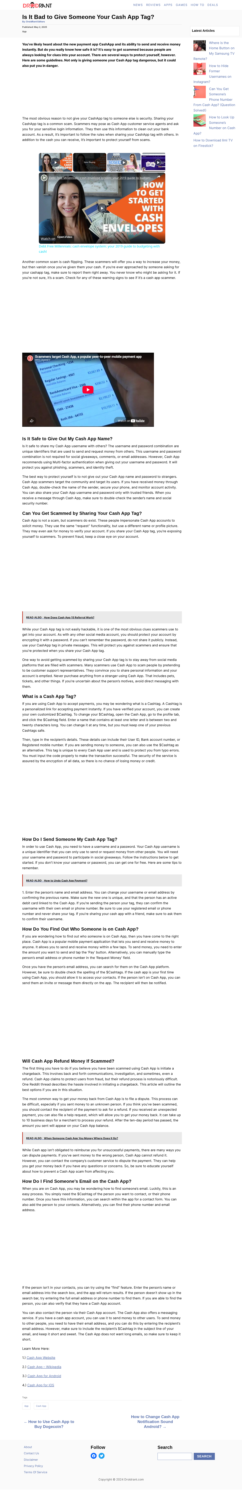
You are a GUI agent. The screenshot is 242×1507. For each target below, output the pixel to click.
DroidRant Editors (35, 21)
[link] (44, 178)
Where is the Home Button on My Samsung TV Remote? (214, 51)
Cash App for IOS (40, 1385)
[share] (159, 176)
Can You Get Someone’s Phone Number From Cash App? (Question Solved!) (214, 99)
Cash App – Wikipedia (44, 1367)
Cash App (41, 1406)
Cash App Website (41, 1358)
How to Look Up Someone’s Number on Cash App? (214, 125)
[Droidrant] (51, 5)
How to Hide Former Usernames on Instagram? (212, 74)
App (24, 31)
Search (204, 1456)
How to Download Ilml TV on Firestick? (213, 143)
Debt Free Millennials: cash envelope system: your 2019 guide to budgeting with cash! (101, 178)
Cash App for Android (44, 1376)
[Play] (124, 162)
